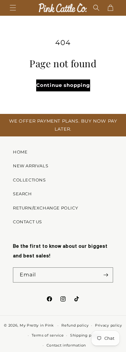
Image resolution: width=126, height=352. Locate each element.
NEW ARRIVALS (30, 165)
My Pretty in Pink (37, 325)
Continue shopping (63, 85)
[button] (13, 8)
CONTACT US (27, 221)
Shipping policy (85, 335)
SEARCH (22, 193)
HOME (20, 151)
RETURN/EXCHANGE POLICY (45, 207)
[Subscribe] (106, 275)
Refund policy (75, 325)
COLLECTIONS (29, 179)
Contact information (66, 345)
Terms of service (48, 335)
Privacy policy (108, 325)
